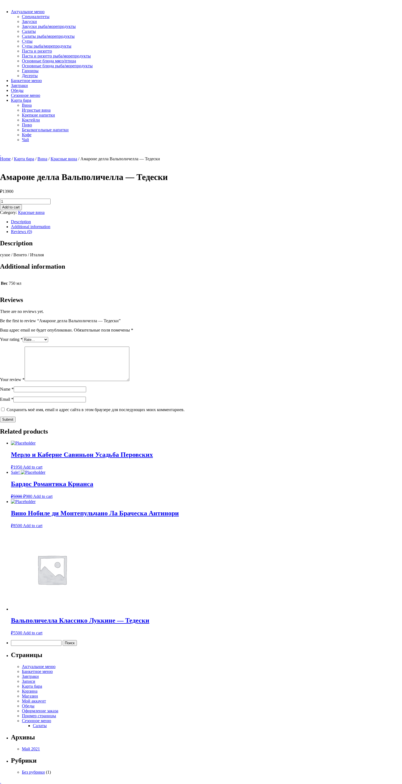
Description (21, 221)
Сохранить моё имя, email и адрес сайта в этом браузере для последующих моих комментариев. (96, 409)
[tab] (206, 221)
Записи (28, 681)
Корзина (29, 691)
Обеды (17, 90)
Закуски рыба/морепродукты (49, 26)
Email (6, 399)
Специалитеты (35, 16)
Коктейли (31, 120)
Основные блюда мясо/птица (49, 61)
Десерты (30, 75)
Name (7, 389)
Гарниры (30, 70)
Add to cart (11, 207)
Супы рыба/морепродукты (46, 46)
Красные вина (64, 158)
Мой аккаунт (34, 701)
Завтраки (19, 85)
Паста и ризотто (37, 51)
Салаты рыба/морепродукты (48, 36)
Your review (12, 379)
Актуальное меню (28, 11)
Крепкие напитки (38, 115)
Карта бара (21, 100)
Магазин (30, 696)
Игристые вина (36, 110)
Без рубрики (33, 772)
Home (5, 158)
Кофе (26, 134)
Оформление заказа (40, 710)
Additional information (30, 226)
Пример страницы (39, 715)
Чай (25, 139)
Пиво (27, 125)
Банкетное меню (26, 80)
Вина (27, 105)
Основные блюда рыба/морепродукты (57, 65)
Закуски (29, 21)
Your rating (11, 339)
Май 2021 (31, 749)
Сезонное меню (25, 95)
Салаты (29, 31)
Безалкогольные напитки (45, 129)
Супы (27, 41)
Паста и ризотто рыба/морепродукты (56, 56)
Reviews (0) (21, 231)
